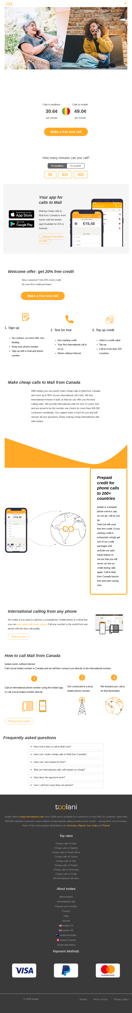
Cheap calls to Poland (66, 865)
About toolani (66, 896)
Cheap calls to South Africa (66, 852)
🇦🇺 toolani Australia (66, 935)
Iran (89, 825)
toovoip (66, 921)
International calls (66, 901)
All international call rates (66, 878)
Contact (66, 911)
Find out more (18, 636)
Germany (72, 825)
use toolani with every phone (32, 624)
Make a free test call (66, 132)
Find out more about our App (51, 238)
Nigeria (81, 825)
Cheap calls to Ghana (66, 856)
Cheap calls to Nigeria (66, 848)
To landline (57, 166)
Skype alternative (66, 945)
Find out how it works (19, 721)
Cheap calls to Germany (66, 869)
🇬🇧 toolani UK (66, 930)
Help (66, 916)
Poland (105, 825)
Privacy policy (121, 999)
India (95, 825)
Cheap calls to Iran (66, 861)
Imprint (83, 999)
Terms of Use (100, 999)
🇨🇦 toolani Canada (66, 940)
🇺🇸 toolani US (66, 925)
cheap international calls (31, 816)
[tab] (66, 747)
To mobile (75, 166)
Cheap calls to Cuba (66, 874)
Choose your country (66, 906)
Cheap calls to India (66, 843)
